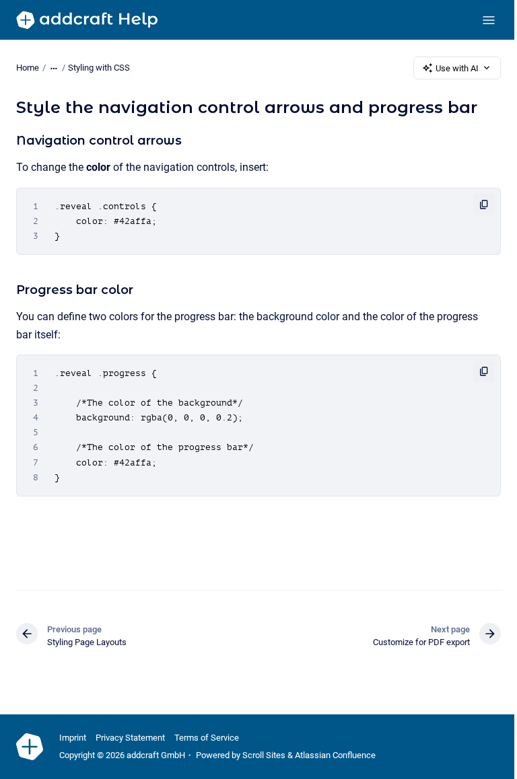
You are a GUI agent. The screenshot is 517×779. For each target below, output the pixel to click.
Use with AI (457, 68)
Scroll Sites (263, 755)
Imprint (72, 738)
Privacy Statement (130, 738)
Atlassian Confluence (335, 755)
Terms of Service (206, 738)
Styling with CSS (99, 68)
